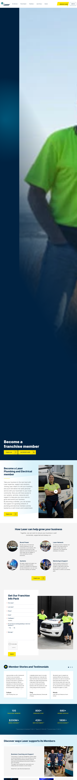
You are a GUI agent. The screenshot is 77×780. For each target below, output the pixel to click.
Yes (10, 627)
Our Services (15, 3)
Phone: (10, 611)
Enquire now (9, 452)
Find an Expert (23, 3)
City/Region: (11, 618)
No (14, 627)
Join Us (73, 3)
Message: (10, 632)
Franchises (31, 3)
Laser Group (39, 3)
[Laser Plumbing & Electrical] (5, 5)
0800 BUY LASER (64, 4)
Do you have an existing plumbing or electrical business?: (19, 624)
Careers (46, 3)
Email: (9, 615)
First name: (11, 603)
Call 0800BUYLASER (25, 452)
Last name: (11, 607)
